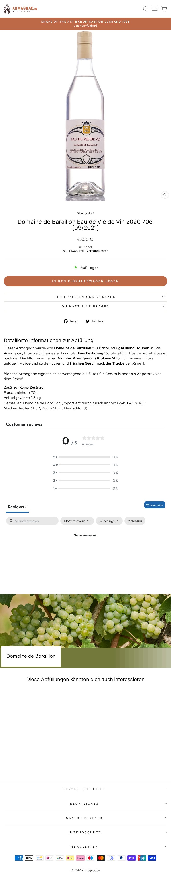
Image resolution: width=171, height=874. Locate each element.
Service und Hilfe (84, 789)
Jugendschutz (84, 832)
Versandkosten (97, 251)
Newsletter (84, 846)
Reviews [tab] (17, 506)
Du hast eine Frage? (85, 306)
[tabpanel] (85, 550)
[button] (85, 456)
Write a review (154, 505)
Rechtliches (84, 803)
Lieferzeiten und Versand (85, 297)
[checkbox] (134, 521)
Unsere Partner (84, 818)
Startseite (84, 213)
